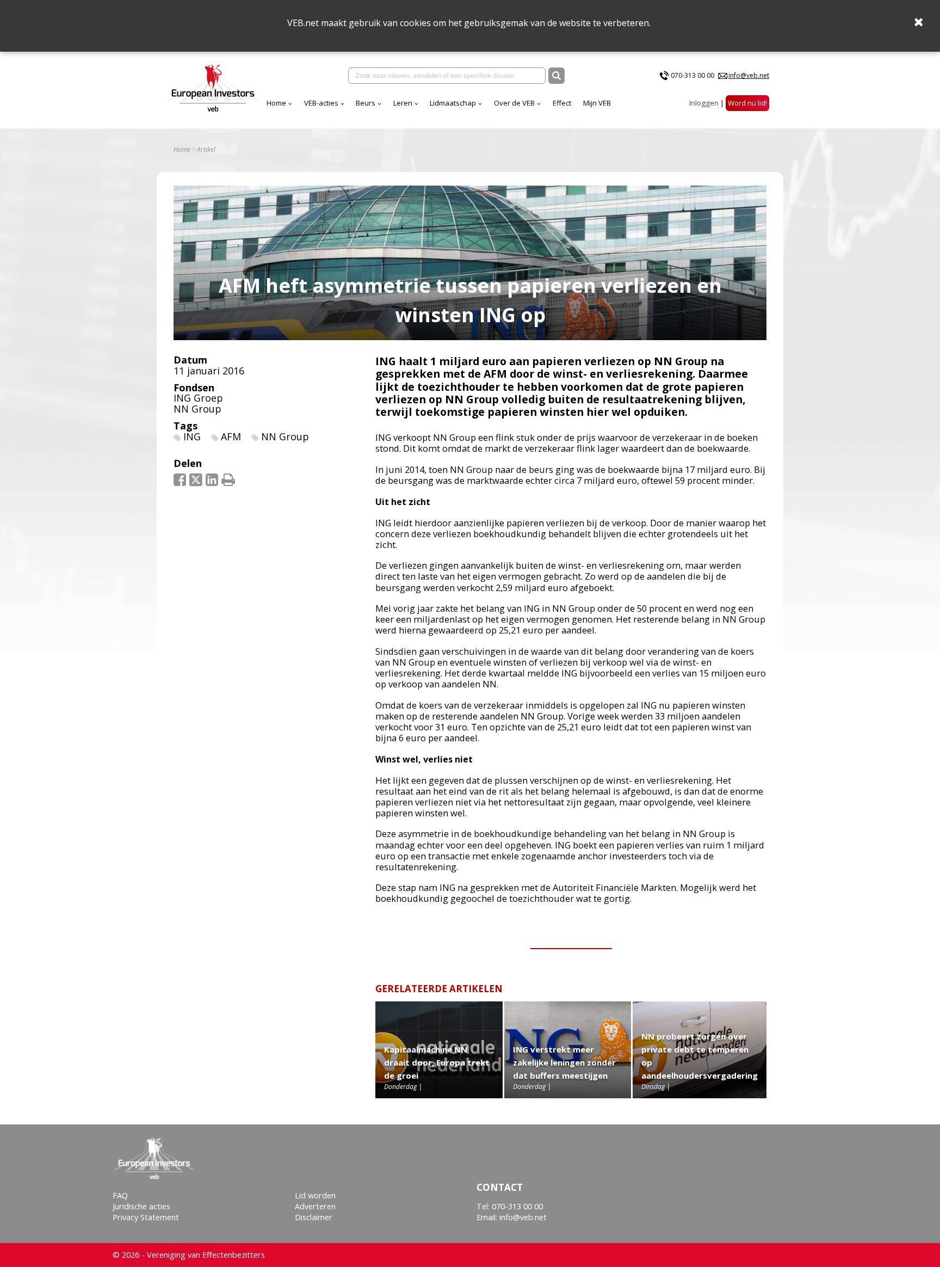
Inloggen (704, 103)
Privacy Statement (146, 1217)
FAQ (120, 1195)
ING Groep (198, 397)
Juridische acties (141, 1206)
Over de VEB (514, 103)
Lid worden (315, 1195)
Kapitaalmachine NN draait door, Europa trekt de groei (437, 1062)
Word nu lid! (747, 103)
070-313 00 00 (692, 75)
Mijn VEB (597, 103)
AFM (231, 436)
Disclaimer (313, 1217)
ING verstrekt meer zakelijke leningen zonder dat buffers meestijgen (564, 1062)
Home (276, 103)
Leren (402, 103)
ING (192, 436)
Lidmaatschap (453, 103)
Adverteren (315, 1206)
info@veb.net (748, 75)
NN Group (197, 408)
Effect (562, 103)
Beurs (365, 103)
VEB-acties (321, 103)
